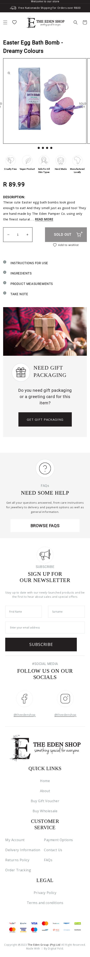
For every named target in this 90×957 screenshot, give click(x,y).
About (45, 791)
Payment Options (58, 840)
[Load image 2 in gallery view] (43, 148)
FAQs (48, 860)
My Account (15, 840)
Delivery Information (22, 850)
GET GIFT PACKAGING (45, 419)
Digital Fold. (56, 948)
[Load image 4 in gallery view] (51, 148)
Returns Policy (17, 860)
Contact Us (53, 850)
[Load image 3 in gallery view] (47, 148)
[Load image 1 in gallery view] (39, 148)
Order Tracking (18, 870)
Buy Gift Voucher (45, 801)
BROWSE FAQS (45, 525)
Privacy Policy (45, 892)
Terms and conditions (45, 902)
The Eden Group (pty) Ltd (44, 945)
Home (45, 781)
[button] (5, 22)
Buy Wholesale (45, 811)
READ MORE (44, 219)
